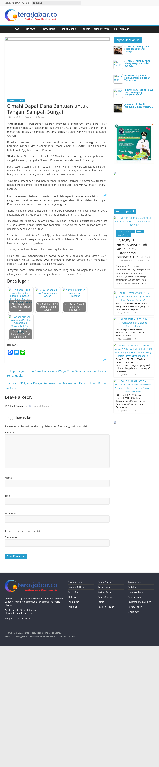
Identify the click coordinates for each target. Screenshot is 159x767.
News (16, 29)
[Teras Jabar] (8, 29)
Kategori (30, 29)
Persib (86, 29)
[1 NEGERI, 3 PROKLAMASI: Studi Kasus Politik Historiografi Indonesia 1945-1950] (134, 218)
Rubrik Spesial (102, 29)
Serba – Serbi (69, 29)
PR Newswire (121, 29)
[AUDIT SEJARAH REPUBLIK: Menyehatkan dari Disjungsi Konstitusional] (133, 319)
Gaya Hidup (48, 29)
